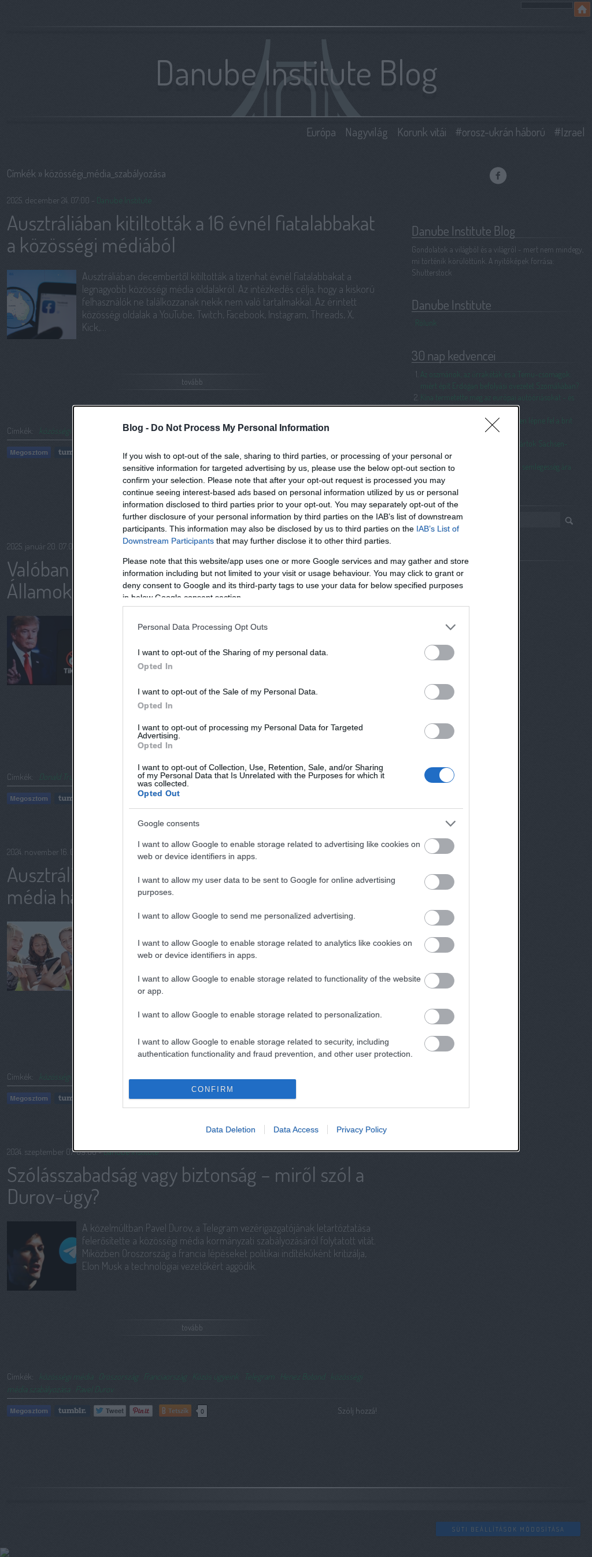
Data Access (296, 1129)
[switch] (439, 652)
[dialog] (296, 778)
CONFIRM (212, 1089)
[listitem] (296, 627)
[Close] (496, 429)
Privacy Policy (361, 1129)
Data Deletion (231, 1129)
